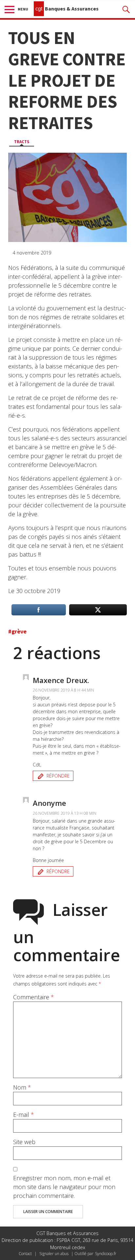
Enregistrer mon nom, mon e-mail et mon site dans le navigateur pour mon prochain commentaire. (64, 1187)
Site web (24, 1142)
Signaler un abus (53, 1253)
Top (127, 1251)
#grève (17, 631)
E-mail (23, 1114)
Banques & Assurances (67, 8)
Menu (23, 9)
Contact (25, 1253)
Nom (22, 1087)
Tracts (21, 141)
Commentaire (33, 997)
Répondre (58, 776)
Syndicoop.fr (105, 1253)
